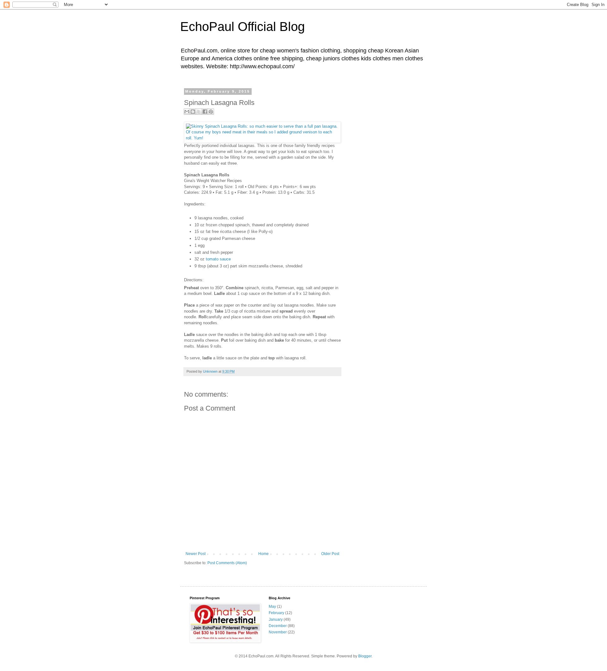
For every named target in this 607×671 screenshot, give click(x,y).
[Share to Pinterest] (211, 111)
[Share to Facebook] (205, 111)
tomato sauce (218, 259)
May (272, 606)
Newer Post (195, 554)
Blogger (364, 656)
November (278, 632)
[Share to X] (199, 111)
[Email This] (187, 111)
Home (263, 554)
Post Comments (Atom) (227, 563)
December (278, 626)
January (276, 619)
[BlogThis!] (193, 111)
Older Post (330, 554)
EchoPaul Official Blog (242, 27)
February (276, 613)
